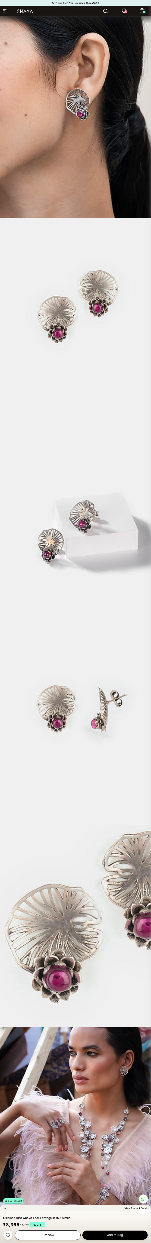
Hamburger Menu (5, 10)
